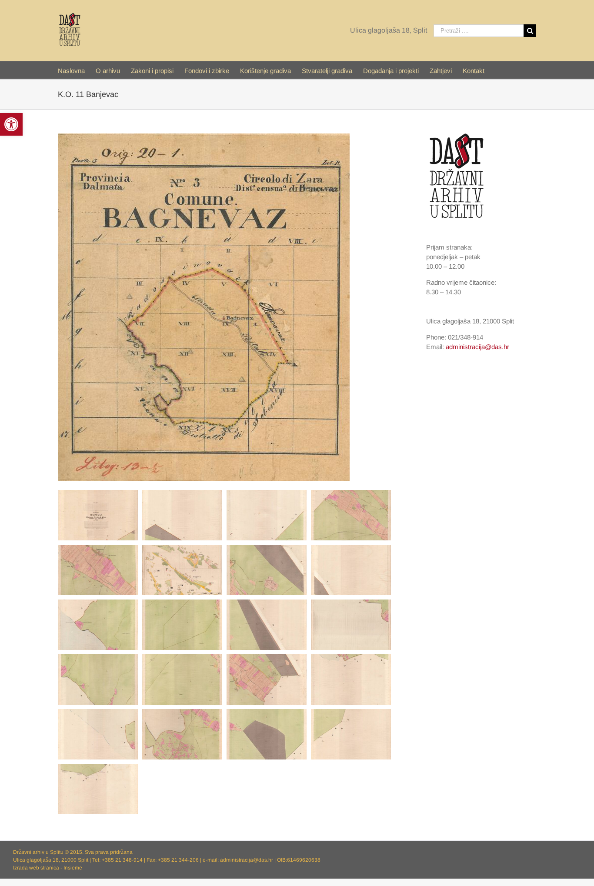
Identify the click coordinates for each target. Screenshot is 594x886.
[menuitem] (77, 70)
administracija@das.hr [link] (477, 346)
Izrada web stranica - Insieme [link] (47, 868)
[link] (11, 124)
